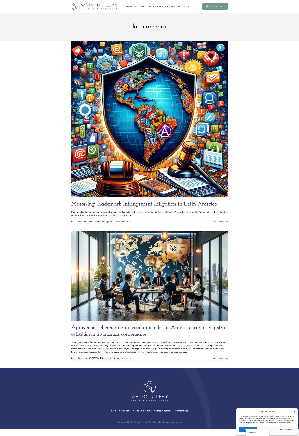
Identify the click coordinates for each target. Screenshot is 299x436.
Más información (220, 221)
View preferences (286, 429)
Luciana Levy (81, 221)
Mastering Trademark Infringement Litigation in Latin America (144, 204)
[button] (294, 411)
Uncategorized (107, 221)
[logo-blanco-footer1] (149, 381)
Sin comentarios (123, 221)
